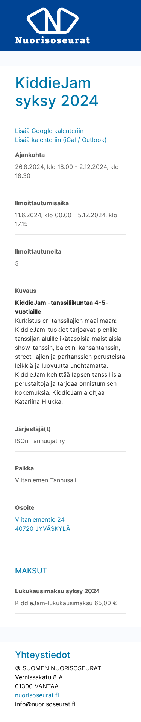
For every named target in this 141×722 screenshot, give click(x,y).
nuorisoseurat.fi (37, 695)
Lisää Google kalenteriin (49, 130)
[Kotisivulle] (52, 25)
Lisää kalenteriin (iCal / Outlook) (61, 139)
